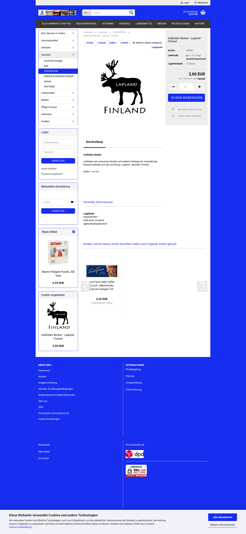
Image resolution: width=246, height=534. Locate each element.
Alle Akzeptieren (222, 517)
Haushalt (124, 23)
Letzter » (125, 42)
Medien (162, 23)
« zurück (101, 42)
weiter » (113, 42)
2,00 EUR (58, 346)
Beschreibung (94, 141)
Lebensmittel (144, 23)
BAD (46, 66)
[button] (173, 87)
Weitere (199, 23)
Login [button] (186, 2)
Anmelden (58, 161)
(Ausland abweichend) (196, 59)
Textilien (45, 121)
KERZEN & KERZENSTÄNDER (58, 76)
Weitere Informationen (222, 524)
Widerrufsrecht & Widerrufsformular (56, 395)
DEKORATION (51, 71)
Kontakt (42, 376)
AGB (40, 407)
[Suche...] (131, 13)
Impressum (44, 370)
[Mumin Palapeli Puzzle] (58, 252)
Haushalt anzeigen (53, 60)
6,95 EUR (58, 283)
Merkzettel (202, 2)
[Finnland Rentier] (123, 86)
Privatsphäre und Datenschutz (53, 413)
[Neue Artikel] (73, 232)
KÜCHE (47, 81)
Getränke (108, 23)
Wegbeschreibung (47, 382)
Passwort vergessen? (52, 174)
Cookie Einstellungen (49, 419)
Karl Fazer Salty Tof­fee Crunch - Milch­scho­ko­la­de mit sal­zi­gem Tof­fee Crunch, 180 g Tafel (102, 285)
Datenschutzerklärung (20, 527)
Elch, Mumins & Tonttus (56, 23)
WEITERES (49, 86)
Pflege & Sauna (180, 23)
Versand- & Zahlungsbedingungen (55, 388)
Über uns (42, 401)
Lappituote (157, 47)
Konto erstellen (49, 168)
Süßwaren (46, 114)
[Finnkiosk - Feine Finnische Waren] (57, 12)
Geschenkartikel (86, 23)
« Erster (89, 42)
